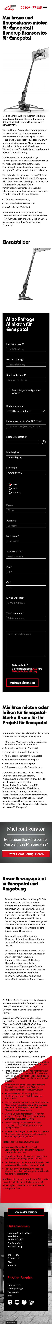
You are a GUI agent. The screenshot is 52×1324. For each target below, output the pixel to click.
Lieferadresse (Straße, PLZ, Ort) (24, 421)
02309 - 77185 (31, 7)
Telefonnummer (15, 613)
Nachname (12, 535)
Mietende (12, 467)
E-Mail (24, 215)
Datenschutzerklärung (24, 671)
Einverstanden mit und (27, 668)
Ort (8, 582)
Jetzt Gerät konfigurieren (26, 854)
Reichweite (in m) (16, 374)
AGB (34, 668)
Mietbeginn (13, 452)
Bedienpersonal (15, 405)
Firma (9, 505)
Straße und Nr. (14, 551)
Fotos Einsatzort (16, 436)
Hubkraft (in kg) (15, 359)
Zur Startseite (10, 10)
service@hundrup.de (26, 1211)
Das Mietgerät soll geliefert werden (26, 391)
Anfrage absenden (22, 682)
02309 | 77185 (10, 125)
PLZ (9, 566)
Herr (16, 484)
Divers (17, 492)
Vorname (11, 520)
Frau (15, 488)
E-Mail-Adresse (15, 597)
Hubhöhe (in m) (15, 344)
